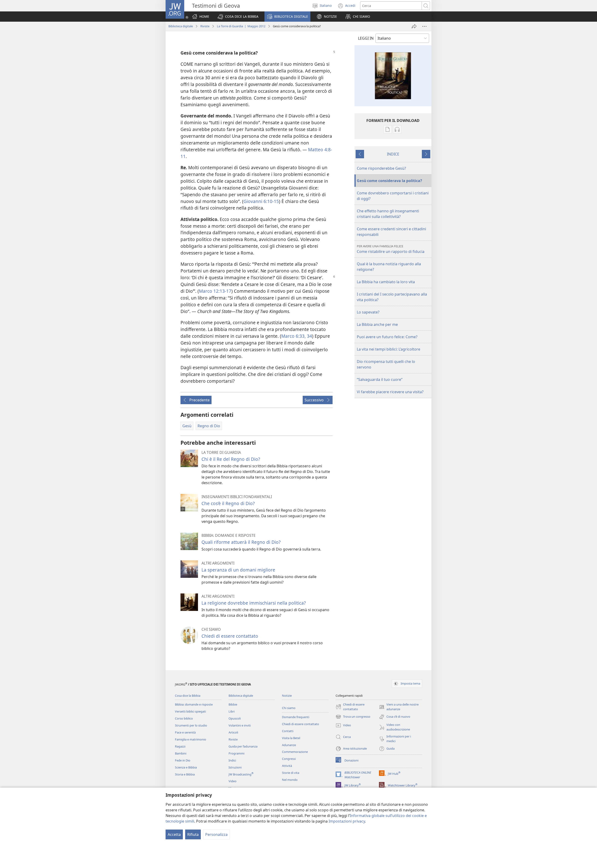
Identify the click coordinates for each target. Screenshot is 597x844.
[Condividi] (414, 26)
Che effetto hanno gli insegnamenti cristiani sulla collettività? (388, 213)
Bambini (180, 753)
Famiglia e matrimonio (190, 739)
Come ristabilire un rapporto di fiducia (390, 249)
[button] (238, 16)
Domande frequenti (295, 717)
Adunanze (289, 745)
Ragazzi (180, 746)
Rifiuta (193, 834)
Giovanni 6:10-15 (261, 201)
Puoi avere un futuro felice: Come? (387, 336)
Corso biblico (184, 718)
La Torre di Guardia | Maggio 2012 (241, 26)
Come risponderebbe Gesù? (381, 168)
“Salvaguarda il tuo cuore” (380, 379)
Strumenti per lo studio (191, 725)
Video (232, 781)
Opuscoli (235, 718)
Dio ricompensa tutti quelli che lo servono (386, 364)
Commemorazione (295, 752)
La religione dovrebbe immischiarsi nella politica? (253, 603)
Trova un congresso (353, 717)
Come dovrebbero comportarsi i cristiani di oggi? (393, 195)
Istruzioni (235, 767)
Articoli (233, 732)
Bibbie (233, 704)
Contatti (287, 731)
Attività (287, 766)
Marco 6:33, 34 (296, 336)
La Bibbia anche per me (377, 324)
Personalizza (216, 834)
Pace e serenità (185, 732)
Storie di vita (290, 773)
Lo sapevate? (368, 312)
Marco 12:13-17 (215, 291)
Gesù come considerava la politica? (389, 180)
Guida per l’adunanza (243, 746)
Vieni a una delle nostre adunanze (399, 707)
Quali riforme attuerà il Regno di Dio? (241, 542)
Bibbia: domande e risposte (194, 704)
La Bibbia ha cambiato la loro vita (386, 281)
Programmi (236, 753)
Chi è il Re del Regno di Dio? (230, 459)
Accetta (174, 834)
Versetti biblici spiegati (190, 711)
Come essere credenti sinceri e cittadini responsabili (391, 231)
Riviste (204, 26)
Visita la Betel (291, 738)
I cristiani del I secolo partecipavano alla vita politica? (392, 297)
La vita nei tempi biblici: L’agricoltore (388, 349)
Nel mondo (290, 780)
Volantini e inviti (240, 725)
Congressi (289, 759)
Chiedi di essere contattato (229, 636)
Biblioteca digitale (180, 26)
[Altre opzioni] (424, 26)
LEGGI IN (366, 38)
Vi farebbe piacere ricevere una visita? (390, 391)
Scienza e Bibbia (186, 767)
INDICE (393, 154)
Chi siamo (288, 708)
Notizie (287, 695)
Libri (232, 711)
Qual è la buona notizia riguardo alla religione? (389, 266)
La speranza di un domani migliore (238, 570)
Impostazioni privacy (347, 821)
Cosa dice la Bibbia (187, 695)
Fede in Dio (182, 760)
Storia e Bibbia (185, 774)
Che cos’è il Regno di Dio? (228, 503)
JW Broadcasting (241, 774)
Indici (232, 760)
